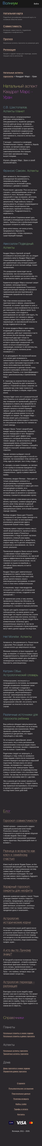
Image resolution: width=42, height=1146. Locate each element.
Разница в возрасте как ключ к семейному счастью (19, 855)
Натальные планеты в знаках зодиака (18, 1033)
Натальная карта (13, 13)
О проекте (21, 1083)
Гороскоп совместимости (20, 820)
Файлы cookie (21, 1104)
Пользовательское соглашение (21, 1089)
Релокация (9, 49)
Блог (6, 811)
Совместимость (12, 26)
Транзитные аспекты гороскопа (15, 1054)
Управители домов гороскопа (15, 1071)
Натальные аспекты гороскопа (15, 1051)
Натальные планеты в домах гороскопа (19, 1036)
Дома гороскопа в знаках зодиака (16, 1068)
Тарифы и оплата (21, 1109)
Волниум (10, 3)
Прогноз (8, 39)
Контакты (21, 1114)
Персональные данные (21, 1094)
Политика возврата (21, 1099)
